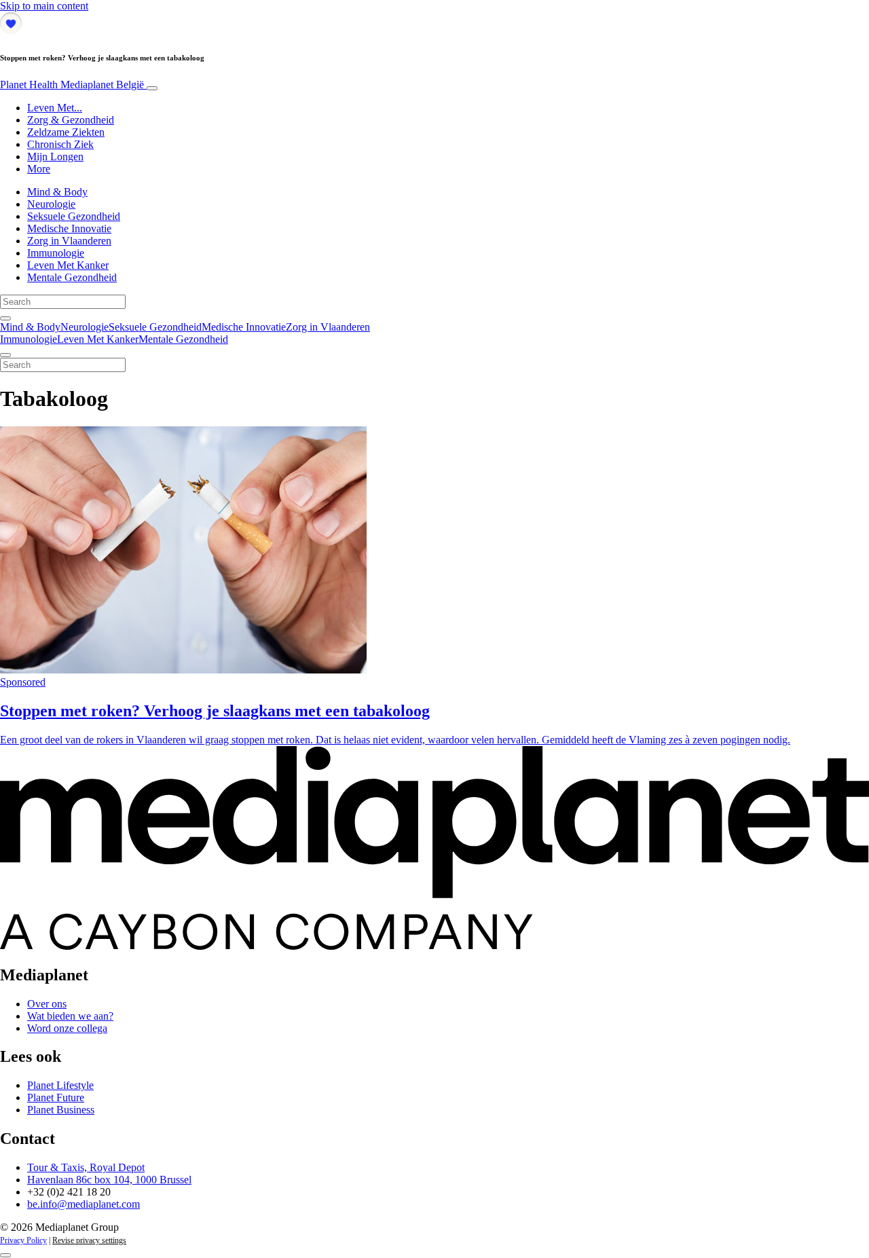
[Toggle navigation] (152, 88)
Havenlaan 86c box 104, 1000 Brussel (109, 1179)
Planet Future (55, 1097)
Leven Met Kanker (68, 265)
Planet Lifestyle (60, 1085)
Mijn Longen (55, 156)
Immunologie (55, 253)
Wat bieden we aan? (70, 1016)
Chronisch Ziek (60, 144)
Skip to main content (44, 6)
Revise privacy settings (89, 1240)
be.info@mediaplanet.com (83, 1204)
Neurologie (51, 204)
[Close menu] (5, 355)
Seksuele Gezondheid (73, 216)
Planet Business (60, 1109)
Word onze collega (67, 1028)
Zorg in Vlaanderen (69, 240)
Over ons (47, 1004)
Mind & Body (57, 192)
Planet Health (72, 84)
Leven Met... (54, 107)
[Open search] (5, 318)
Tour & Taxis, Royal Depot (86, 1167)
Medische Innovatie (69, 228)
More (38, 168)
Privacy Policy (23, 1240)
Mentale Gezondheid (72, 277)
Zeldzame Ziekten (66, 132)
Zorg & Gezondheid (70, 120)
